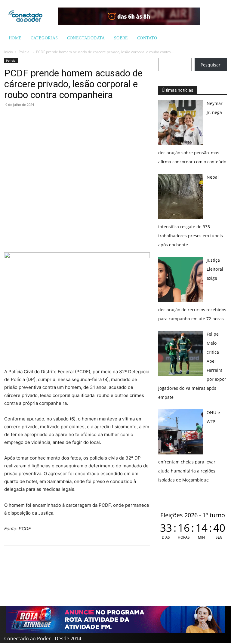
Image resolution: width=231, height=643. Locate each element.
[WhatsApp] (10, 118)
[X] (38, 118)
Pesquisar (210, 65)
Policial (24, 51)
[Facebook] (24, 118)
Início (8, 51)
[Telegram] (52, 118)
